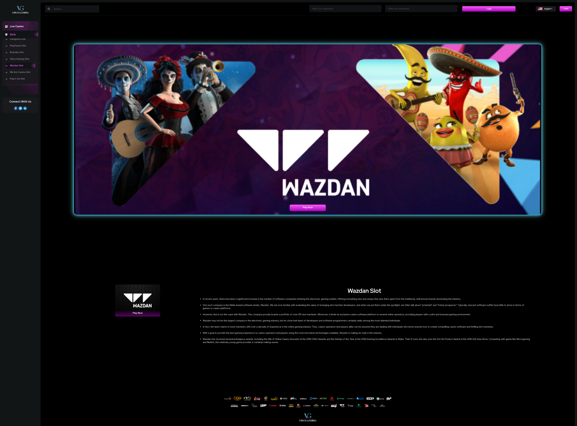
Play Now (308, 207)
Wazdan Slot (16, 65)
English (547, 9)
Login (488, 9)
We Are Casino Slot (20, 72)
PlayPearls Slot (18, 45)
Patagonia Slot (18, 39)
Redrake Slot (17, 52)
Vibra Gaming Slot (19, 59)
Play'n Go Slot (17, 78)
